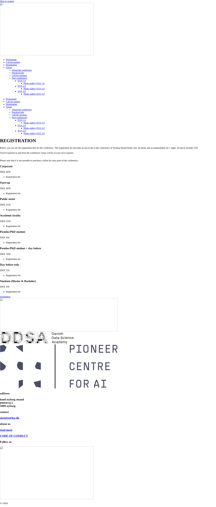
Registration (11, 65)
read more (6, 429)
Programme (11, 59)
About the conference (22, 70)
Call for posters (13, 62)
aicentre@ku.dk (9, 417)
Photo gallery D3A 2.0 (34, 88)
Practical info (18, 73)
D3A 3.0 (22, 91)
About (9, 67)
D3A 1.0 (22, 80)
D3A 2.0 (22, 86)
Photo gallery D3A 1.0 (34, 83)
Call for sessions (19, 75)
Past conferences (19, 78)
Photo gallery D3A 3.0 (34, 94)
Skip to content (7, 1)
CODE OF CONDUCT (14, 435)
